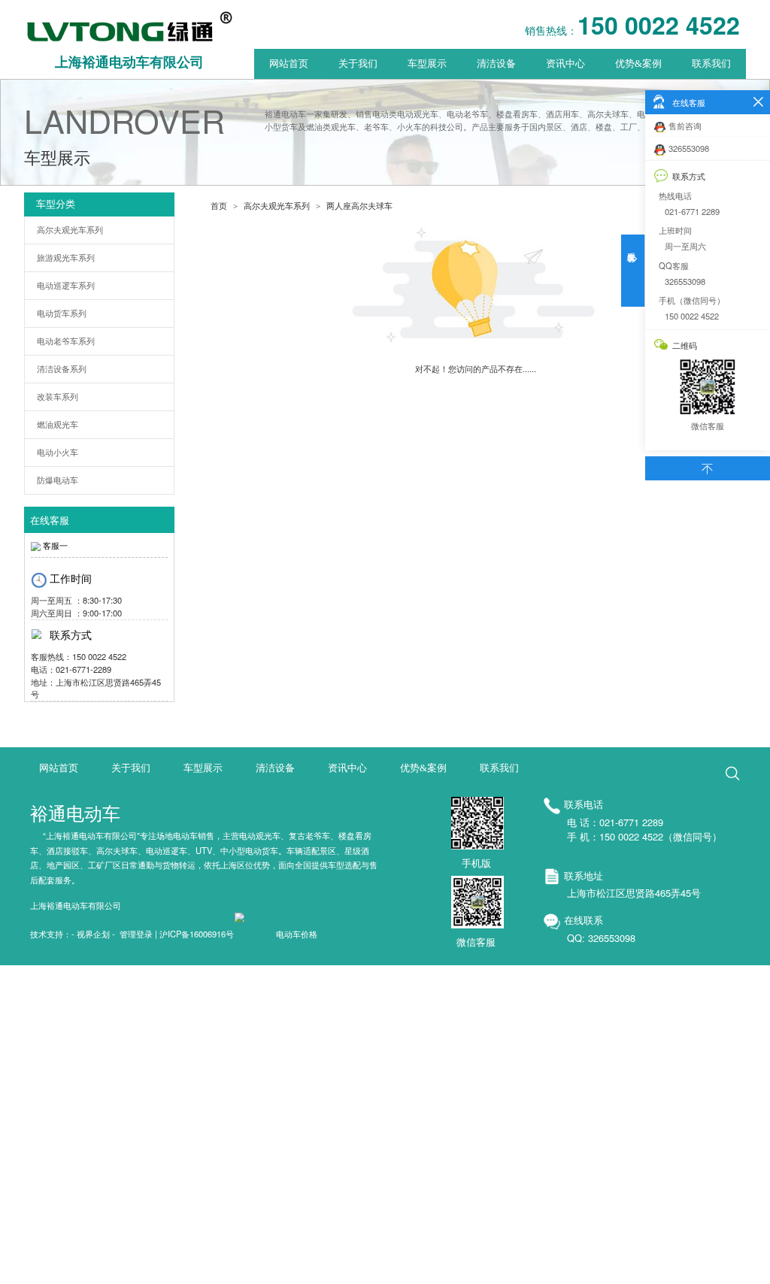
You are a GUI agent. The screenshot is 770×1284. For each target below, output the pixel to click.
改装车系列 (57, 396)
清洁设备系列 (61, 369)
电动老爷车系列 (66, 341)
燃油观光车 (57, 424)
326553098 (688, 148)
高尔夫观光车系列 (70, 230)
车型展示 (427, 64)
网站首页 (288, 64)
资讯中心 (565, 64)
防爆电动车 (57, 480)
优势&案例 (638, 64)
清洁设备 (496, 64)
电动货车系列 (61, 313)
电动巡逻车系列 (66, 285)
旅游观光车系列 (66, 257)
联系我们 (711, 64)
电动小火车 (57, 452)
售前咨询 (685, 126)
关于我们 (357, 64)
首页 (219, 205)
